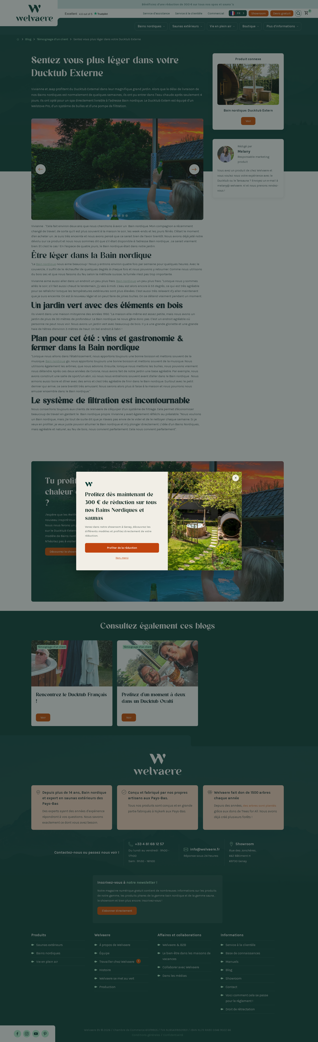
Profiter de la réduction (122, 547)
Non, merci (122, 557)
